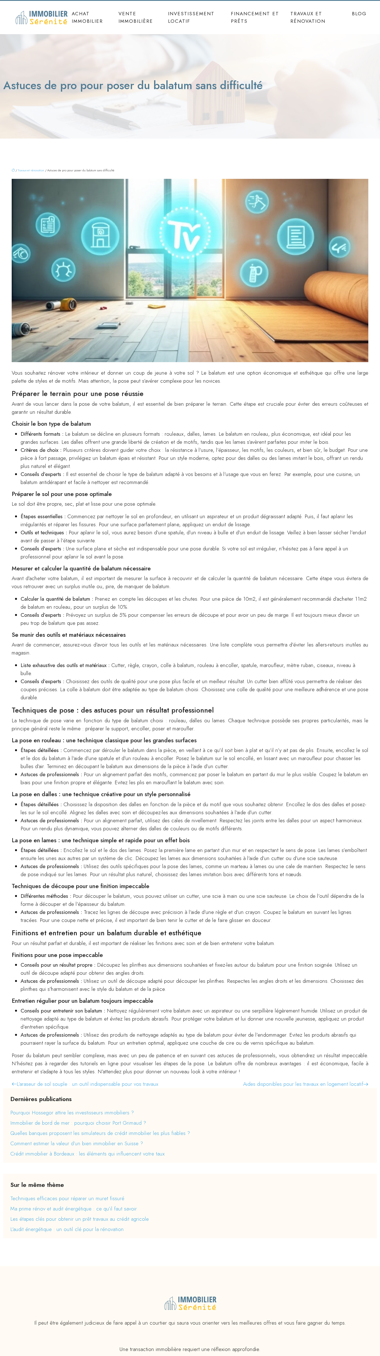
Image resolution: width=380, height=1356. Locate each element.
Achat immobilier (87, 17)
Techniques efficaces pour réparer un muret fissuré (67, 1198)
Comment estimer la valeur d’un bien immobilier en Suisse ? (76, 1143)
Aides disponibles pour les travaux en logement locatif (303, 1084)
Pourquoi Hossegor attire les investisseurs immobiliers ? (72, 1112)
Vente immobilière (136, 17)
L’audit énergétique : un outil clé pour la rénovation (67, 1229)
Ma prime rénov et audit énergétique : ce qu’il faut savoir (73, 1208)
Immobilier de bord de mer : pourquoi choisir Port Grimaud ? (78, 1123)
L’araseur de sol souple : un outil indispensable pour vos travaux (87, 1084)
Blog (359, 13)
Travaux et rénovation (307, 17)
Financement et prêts (255, 17)
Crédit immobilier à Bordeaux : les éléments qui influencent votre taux (87, 1153)
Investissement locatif (191, 17)
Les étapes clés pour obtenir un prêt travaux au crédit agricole (79, 1219)
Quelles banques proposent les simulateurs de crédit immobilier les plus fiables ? (100, 1133)
